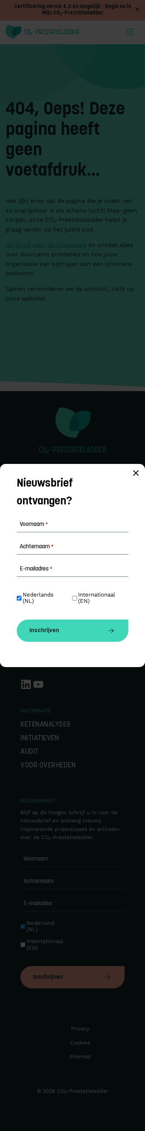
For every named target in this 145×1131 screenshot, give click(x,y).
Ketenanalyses (45, 724)
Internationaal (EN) (45, 944)
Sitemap (80, 1056)
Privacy (80, 1028)
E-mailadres (39, 904)
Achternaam (40, 881)
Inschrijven (48, 977)
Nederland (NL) (41, 926)
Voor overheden (47, 765)
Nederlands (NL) (39, 598)
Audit (29, 751)
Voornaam (37, 859)
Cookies (80, 1043)
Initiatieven (39, 738)
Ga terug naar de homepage (46, 244)
